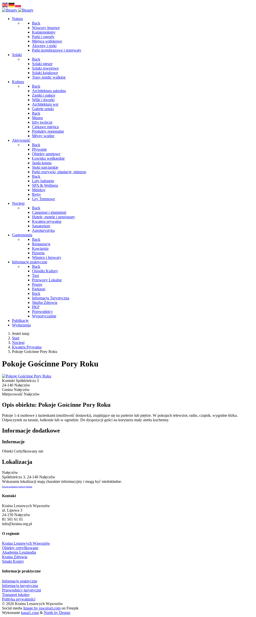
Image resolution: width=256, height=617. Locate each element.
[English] (5, 5)
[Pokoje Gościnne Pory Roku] (26, 376)
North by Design (57, 612)
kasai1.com (30, 612)
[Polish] (18, 5)
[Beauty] (18, 10)
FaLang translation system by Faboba (17, 487)
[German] (11, 5)
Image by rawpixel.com (41, 608)
